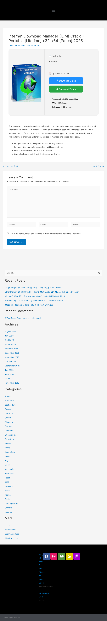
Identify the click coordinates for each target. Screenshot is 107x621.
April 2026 (9, 340)
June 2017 (9, 374)
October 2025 (11, 361)
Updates (8, 512)
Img (6, 460)
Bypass (8, 409)
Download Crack (67, 81)
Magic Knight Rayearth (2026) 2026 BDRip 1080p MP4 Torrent (33, 288)
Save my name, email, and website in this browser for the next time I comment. (46, 234)
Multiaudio (9, 469)
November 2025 (12, 357)
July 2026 (9, 336)
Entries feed (10, 529)
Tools (7, 499)
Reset (7, 478)
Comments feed (12, 534)
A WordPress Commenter (16, 318)
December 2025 (12, 353)
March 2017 (10, 378)
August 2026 (10, 331)
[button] (53, 10)
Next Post (98, 166)
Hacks (7, 456)
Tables (8, 495)
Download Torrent (67, 89)
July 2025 (9, 370)
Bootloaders (10, 405)
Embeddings (10, 435)
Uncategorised (11, 503)
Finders (8, 443)
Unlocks (8, 508)
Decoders (9, 430)
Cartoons (9, 413)
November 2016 (12, 383)
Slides (7, 490)
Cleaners (9, 422)
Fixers (7, 448)
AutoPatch (31, 45)
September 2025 (12, 366)
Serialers (9, 486)
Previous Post (10, 166)
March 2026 (10, 344)
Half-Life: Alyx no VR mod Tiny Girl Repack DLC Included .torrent (34, 300)
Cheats (8, 418)
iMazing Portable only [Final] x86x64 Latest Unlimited (29, 305)
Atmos (7, 396)
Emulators (9, 439)
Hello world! (36, 318)
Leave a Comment (16, 45)
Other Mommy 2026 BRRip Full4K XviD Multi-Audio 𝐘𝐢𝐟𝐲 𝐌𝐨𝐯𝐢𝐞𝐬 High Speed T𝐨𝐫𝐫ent (42, 292)
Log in (7, 525)
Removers (9, 473)
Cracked (8, 426)
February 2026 (11, 348)
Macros (8, 465)
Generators (10, 452)
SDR (7, 482)
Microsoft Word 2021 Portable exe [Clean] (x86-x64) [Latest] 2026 (35, 296)
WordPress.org (11, 538)
